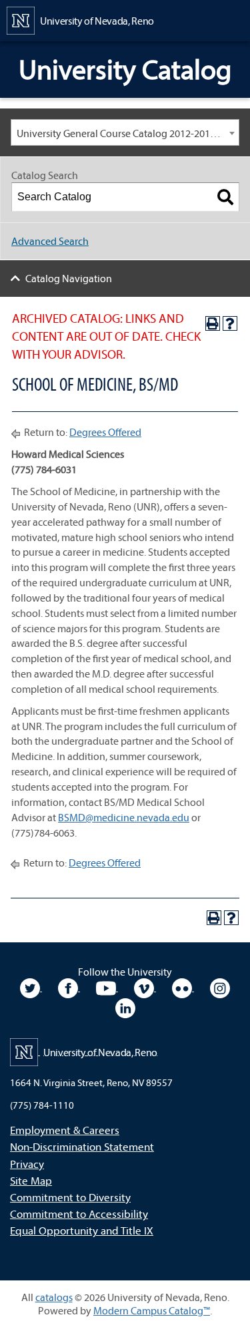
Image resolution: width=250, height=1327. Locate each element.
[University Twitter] (31, 987)
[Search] (225, 197)
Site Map (31, 1180)
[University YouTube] (107, 987)
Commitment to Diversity (70, 1197)
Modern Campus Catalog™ (151, 1310)
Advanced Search (50, 241)
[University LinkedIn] (125, 1007)
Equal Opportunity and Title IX (81, 1230)
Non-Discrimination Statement (82, 1146)
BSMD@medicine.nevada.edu (123, 817)
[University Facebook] (69, 987)
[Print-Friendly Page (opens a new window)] (212, 323)
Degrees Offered (105, 432)
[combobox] (125, 132)
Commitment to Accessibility (79, 1214)
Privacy (27, 1164)
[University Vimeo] (145, 987)
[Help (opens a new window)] (230, 323)
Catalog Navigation (68, 278)
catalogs (54, 1297)
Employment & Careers (64, 1130)
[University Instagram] (220, 987)
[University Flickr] (183, 987)
